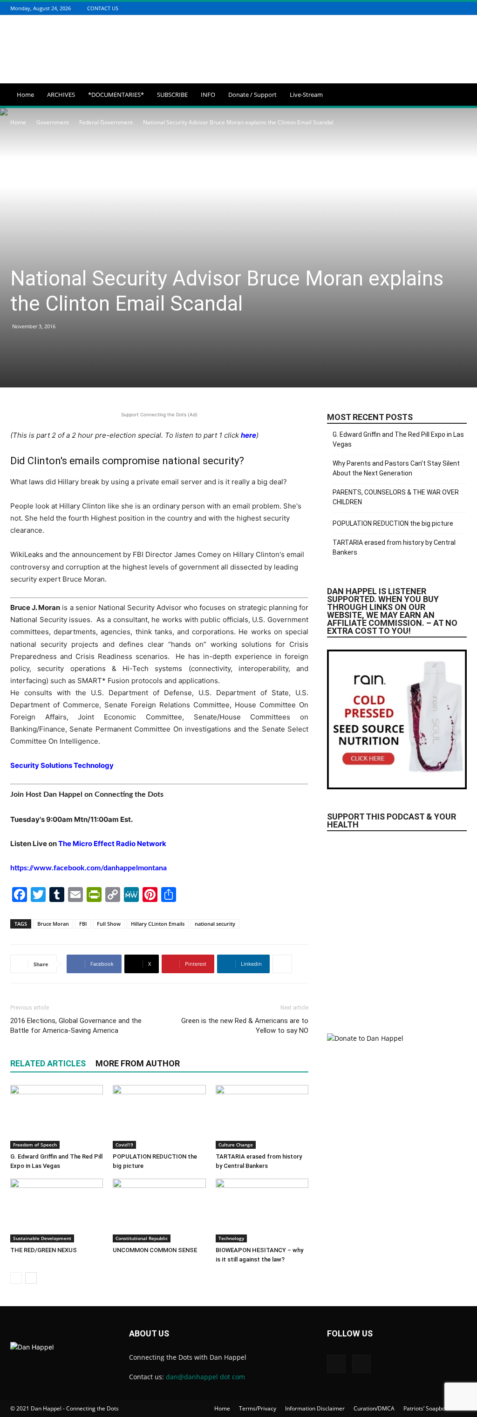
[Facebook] (450, 8)
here (248, 435)
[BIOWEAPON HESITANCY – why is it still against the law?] (262, 1210)
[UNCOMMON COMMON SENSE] (159, 1210)
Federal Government (106, 122)
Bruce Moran (53, 923)
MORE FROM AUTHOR (137, 1063)
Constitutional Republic (142, 1238)
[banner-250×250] (397, 927)
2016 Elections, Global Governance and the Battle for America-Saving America (76, 1026)
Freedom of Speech (35, 1144)
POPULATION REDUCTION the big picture (393, 523)
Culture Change (235, 1144)
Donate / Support (252, 94)
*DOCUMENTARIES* (116, 94)
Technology (231, 1238)
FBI (83, 923)
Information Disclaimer (315, 1408)
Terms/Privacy (257, 1408)
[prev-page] (16, 1278)
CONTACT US (102, 8)
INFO (208, 94)
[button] (455, 95)
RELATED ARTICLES (48, 1063)
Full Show (109, 923)
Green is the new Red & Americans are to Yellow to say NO (244, 1026)
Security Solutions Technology (62, 765)
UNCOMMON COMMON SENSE (155, 1250)
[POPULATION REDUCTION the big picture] (159, 1117)
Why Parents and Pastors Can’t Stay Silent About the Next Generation (396, 468)
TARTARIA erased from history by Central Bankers (394, 547)
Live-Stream (306, 94)
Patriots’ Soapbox (425, 1408)
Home (25, 94)
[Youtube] (462, 8)
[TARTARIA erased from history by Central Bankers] (262, 1117)
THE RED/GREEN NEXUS (43, 1250)
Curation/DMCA (374, 1408)
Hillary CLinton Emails (157, 923)
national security (215, 923)
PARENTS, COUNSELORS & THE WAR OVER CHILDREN (396, 497)
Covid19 (124, 1144)
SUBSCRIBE (172, 94)
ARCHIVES (61, 94)
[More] (282, 964)
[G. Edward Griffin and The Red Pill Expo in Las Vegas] (56, 1117)
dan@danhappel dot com (205, 1376)
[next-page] (31, 1278)
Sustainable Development (42, 1238)
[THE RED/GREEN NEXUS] (56, 1210)
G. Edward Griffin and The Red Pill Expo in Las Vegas (398, 439)
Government (52, 122)
